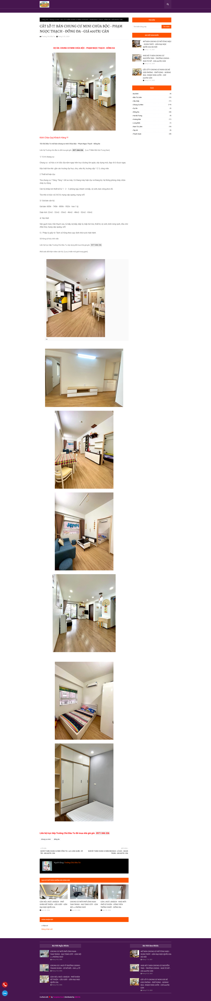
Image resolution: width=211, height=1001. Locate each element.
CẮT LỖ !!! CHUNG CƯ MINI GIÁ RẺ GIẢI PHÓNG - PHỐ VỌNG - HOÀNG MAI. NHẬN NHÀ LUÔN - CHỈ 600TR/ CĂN (157, 73)
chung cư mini (54, 19)
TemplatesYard (58, 997)
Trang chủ (45, 19)
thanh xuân (152, 134)
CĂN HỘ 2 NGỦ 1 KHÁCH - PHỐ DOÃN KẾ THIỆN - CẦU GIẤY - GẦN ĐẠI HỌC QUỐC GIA (53, 904)
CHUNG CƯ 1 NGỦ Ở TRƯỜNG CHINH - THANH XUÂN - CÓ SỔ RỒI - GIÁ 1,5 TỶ (65, 966)
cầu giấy (152, 101)
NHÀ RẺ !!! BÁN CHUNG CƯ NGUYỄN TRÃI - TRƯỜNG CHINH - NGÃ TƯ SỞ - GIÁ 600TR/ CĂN (156, 58)
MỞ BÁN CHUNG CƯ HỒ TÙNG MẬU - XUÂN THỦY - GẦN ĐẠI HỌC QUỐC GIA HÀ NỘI (157, 44)
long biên (152, 123)
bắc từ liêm (152, 97)
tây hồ (152, 130)
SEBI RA (77, 997)
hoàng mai (152, 119)
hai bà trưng (152, 116)
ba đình (152, 94)
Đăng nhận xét (47, 929)
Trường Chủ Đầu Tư (48, 36)
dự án (152, 108)
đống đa (56, 839)
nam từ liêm (152, 126)
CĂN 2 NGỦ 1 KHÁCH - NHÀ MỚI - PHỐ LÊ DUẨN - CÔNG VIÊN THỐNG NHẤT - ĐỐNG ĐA (114, 904)
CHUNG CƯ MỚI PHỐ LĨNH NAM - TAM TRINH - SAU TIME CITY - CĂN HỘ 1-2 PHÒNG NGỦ (84, 904)
